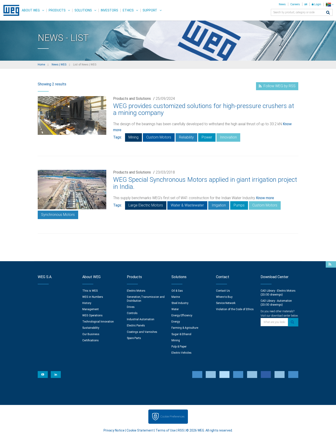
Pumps (239, 205)
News (282, 4)
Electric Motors (136, 290)
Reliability (186, 137)
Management (90, 309)
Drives (131, 307)
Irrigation (219, 205)
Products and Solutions (132, 98)
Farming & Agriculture (184, 327)
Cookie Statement (140, 430)
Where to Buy (224, 297)
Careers (295, 4)
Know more (265, 198)
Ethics (128, 10)
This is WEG (90, 290)
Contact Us (223, 290)
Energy (175, 321)
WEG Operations (92, 315)
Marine (175, 297)
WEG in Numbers (92, 297)
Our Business (90, 334)
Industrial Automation (140, 319)
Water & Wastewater (187, 205)
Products (57, 10)
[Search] (328, 13)
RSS (181, 430)
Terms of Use (166, 430)
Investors (109, 10)
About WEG (31, 10)
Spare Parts (134, 338)
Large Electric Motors (145, 205)
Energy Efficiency (181, 315)
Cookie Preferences (172, 416)
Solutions (83, 10)
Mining (133, 137)
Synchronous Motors (58, 214)
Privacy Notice (114, 430)
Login (317, 4)
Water (175, 309)
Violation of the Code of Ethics (235, 309)
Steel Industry (179, 303)
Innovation (228, 137)
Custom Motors (158, 137)
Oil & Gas (177, 290)
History (86, 303)
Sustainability (90, 327)
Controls (132, 313)
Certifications (90, 340)
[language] (329, 4)
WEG (9, 10)
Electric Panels (136, 325)
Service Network (225, 303)
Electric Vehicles (181, 352)
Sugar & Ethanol (181, 334)
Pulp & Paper (179, 346)
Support (150, 10)
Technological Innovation (98, 321)
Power (207, 137)
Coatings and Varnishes (142, 332)
